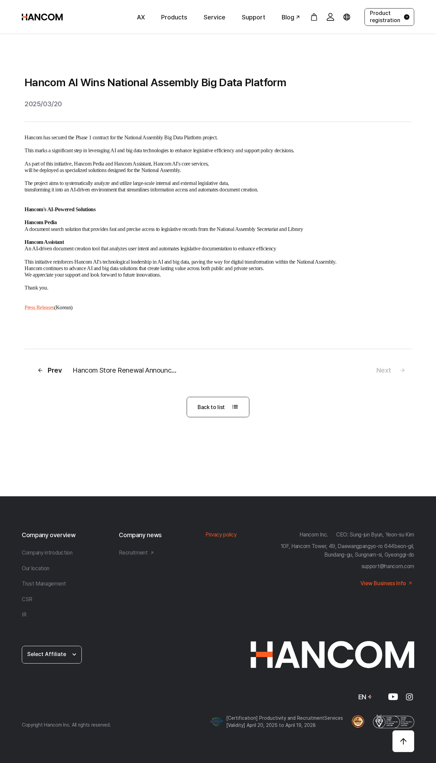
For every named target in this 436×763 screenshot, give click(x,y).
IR (24, 614)
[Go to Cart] (314, 17)
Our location (35, 568)
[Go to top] (403, 741)
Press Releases (39, 307)
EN (362, 697)
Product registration (385, 17)
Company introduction (47, 552)
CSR (27, 599)
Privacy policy (221, 534)
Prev (116, 370)
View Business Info (383, 583)
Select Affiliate (46, 654)
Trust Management (44, 583)
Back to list (211, 407)
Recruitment (133, 552)
